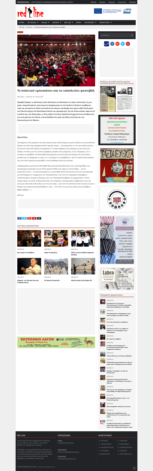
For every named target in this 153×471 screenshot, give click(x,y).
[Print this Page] (39, 218)
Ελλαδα (44, 22)
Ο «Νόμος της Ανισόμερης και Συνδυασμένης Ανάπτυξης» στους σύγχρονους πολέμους (117, 347)
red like (67, 22)
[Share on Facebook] (19, 218)
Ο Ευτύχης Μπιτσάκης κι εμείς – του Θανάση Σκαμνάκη (118, 399)
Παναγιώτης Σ (105, 454)
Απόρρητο (111, 2)
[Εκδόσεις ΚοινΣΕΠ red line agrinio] (117, 98)
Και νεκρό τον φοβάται (25, 252)
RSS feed (93, 2)
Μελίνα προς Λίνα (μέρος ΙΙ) (81, 280)
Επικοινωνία (122, 2)
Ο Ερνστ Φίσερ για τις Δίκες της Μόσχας (119, 356)
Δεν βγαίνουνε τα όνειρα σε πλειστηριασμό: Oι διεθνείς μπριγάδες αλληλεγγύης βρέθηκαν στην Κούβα (119, 305)
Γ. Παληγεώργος (105, 444)
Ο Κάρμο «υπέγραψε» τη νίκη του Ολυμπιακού (117, 372)
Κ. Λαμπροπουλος (125, 447)
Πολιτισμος (89, 22)
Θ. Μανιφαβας (123, 444)
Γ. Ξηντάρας (122, 441)
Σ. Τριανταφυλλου (125, 454)
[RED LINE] (30, 11)
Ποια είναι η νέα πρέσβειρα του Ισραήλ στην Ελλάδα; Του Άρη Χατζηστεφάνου (119, 390)
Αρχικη (21, 22)
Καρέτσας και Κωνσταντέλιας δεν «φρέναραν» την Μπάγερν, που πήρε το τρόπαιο (119, 381)
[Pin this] (34, 218)
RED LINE (21, 27)
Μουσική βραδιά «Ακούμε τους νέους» (119, 406)
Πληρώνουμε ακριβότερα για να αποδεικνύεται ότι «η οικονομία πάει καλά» (118, 415)
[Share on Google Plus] (29, 218)
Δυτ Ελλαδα (31, 22)
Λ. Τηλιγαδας (104, 451)
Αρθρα (78, 22)
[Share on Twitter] (24, 218)
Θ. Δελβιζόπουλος (106, 447)
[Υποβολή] (131, 35)
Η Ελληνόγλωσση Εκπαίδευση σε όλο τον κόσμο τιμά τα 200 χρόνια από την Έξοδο (119, 363)
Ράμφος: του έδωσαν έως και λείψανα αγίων (28, 281)
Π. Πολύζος (122, 451)
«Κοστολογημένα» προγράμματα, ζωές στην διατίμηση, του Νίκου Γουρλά (119, 314)
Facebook (102, 2)
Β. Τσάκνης (104, 441)
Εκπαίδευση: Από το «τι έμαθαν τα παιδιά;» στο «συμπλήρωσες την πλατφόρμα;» (117, 330)
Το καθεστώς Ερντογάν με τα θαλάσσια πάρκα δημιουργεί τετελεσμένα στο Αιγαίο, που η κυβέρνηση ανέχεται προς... (120, 425)
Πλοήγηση (132, 2)
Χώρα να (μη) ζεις (50, 252)
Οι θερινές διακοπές (52, 280)
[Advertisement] (56, 128)
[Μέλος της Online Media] (106, 43)
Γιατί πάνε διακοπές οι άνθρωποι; (117, 322)
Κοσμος (55, 22)
